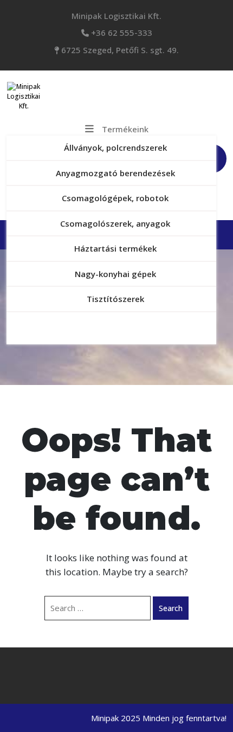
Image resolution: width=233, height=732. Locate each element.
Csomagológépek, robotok (115, 197)
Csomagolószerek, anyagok (115, 223)
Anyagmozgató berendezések (115, 173)
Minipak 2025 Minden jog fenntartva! (158, 717)
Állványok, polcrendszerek (115, 147)
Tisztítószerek (115, 298)
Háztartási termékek (115, 248)
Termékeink (125, 129)
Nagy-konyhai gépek (115, 273)
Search (171, 608)
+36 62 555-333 (120, 32)
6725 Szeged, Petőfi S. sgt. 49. (119, 49)
